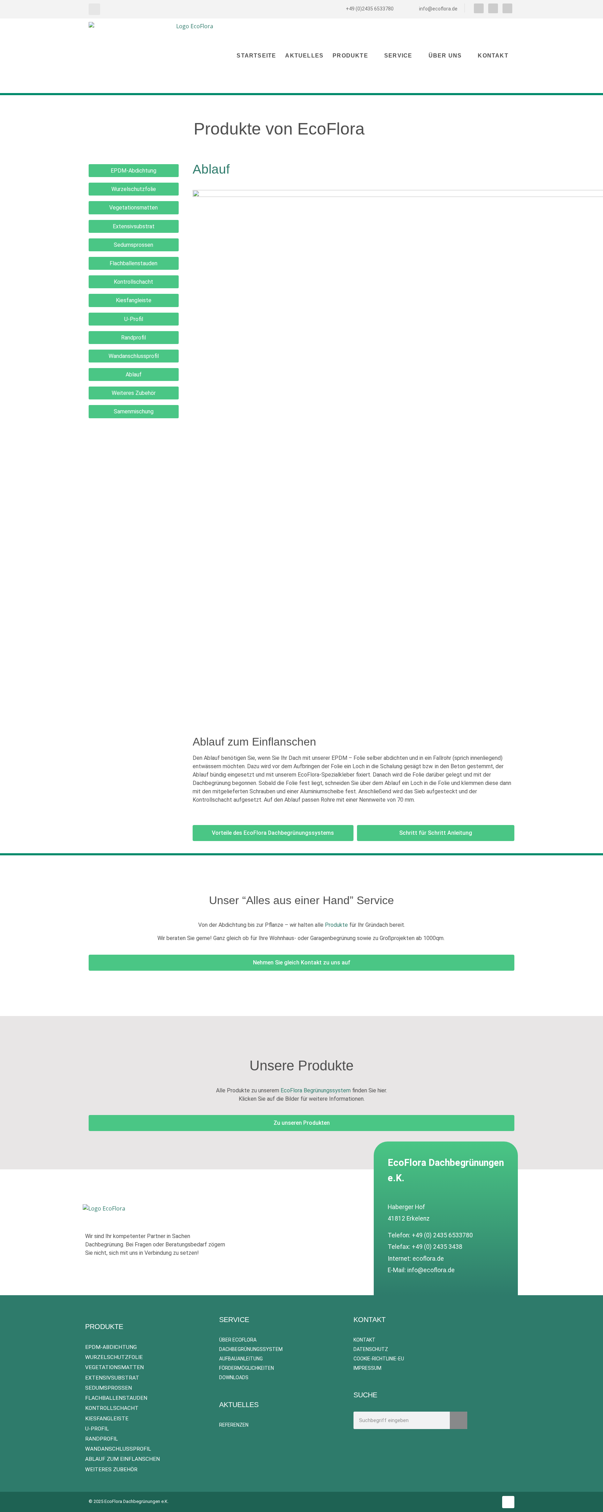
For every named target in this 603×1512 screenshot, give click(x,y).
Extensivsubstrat (134, 226)
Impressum (367, 1368)
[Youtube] (493, 8)
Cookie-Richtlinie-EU (378, 1358)
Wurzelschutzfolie (133, 189)
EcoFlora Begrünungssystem (316, 1090)
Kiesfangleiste (133, 300)
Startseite (256, 56)
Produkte (350, 56)
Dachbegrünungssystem (251, 1349)
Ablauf (134, 374)
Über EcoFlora (237, 1340)
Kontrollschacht (133, 281)
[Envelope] (507, 8)
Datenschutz (370, 1349)
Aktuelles (304, 56)
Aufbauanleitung (241, 1358)
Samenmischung (134, 411)
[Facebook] (479, 8)
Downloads (233, 1377)
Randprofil (133, 337)
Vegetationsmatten (133, 207)
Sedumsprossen (133, 245)
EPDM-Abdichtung (133, 170)
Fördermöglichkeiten (246, 1368)
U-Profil (133, 319)
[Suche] (458, 1420)
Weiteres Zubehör (134, 393)
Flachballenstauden (133, 263)
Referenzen (234, 1425)
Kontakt (493, 56)
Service (398, 56)
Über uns (445, 56)
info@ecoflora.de (431, 1270)
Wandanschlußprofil (118, 1449)
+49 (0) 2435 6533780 (442, 1235)
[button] (94, 9)
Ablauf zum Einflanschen (122, 1459)
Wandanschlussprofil (134, 356)
